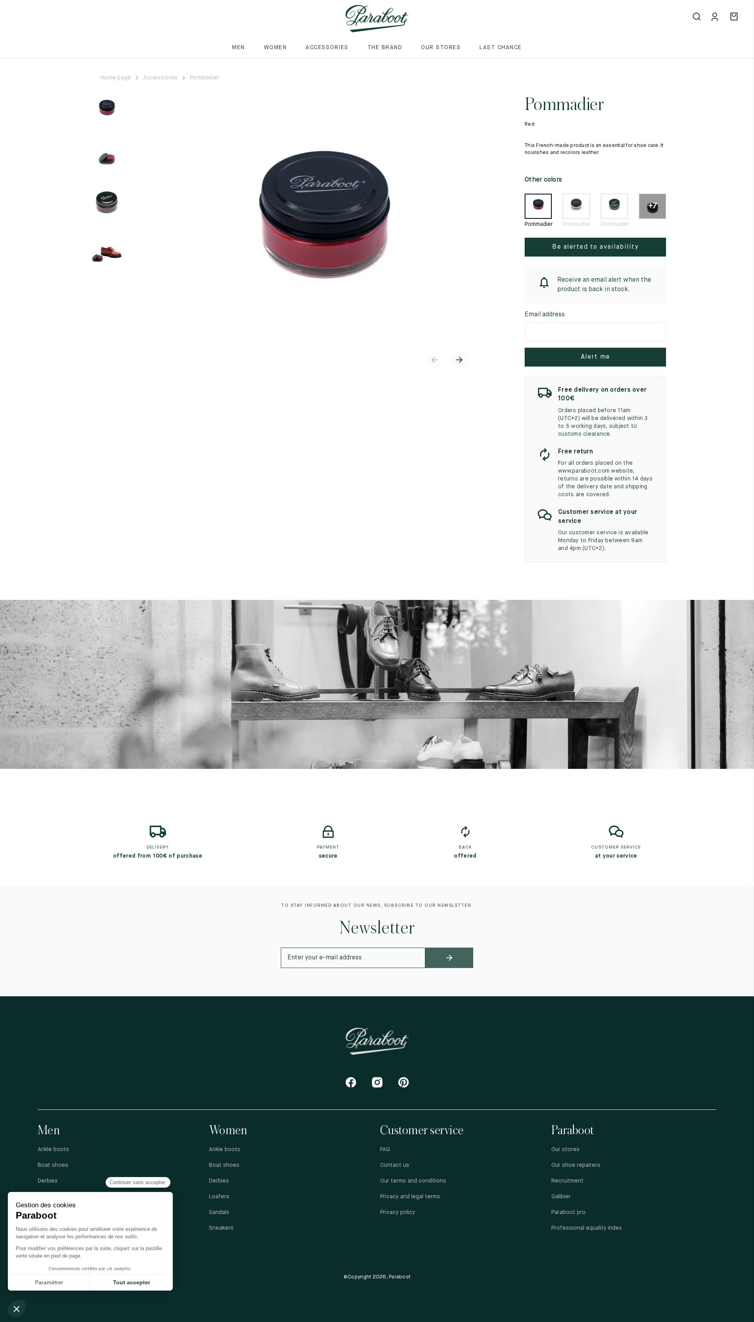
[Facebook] (351, 1082)
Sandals (219, 1212)
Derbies (48, 1181)
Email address (545, 315)
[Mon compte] (716, 17)
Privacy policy (397, 1212)
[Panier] (735, 17)
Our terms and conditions (413, 1181)
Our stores (441, 47)
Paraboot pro (568, 1212)
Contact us (394, 1165)
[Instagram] (377, 1082)
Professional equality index (586, 1228)
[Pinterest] (403, 1082)
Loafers (219, 1196)
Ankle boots (53, 1149)
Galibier (561, 1196)
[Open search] (697, 17)
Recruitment (567, 1181)
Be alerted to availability (595, 247)
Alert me (595, 357)
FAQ (385, 1149)
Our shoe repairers (575, 1165)
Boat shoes (53, 1165)
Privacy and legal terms (410, 1196)
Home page (116, 78)
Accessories (160, 78)
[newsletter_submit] (449, 958)
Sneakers (221, 1228)
